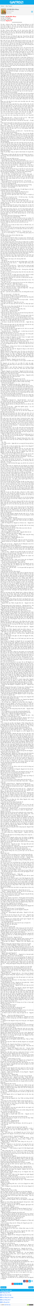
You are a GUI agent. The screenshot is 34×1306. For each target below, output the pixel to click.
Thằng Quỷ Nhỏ (6, 1292)
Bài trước (3, 1287)
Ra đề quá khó (5, 1302)
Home (2, 6)
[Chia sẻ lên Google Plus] (27, 1282)
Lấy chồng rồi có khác (7, 1297)
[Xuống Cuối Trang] (32, 12)
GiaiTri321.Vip (7, 1304)
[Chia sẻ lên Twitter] (29, 1282)
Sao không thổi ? (6, 1299)
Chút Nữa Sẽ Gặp (6, 1295)
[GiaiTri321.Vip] (16, 3)
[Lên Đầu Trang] (32, 1281)
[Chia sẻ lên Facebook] (24, 1282)
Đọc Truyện (9, 6)
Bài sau (31, 1287)
